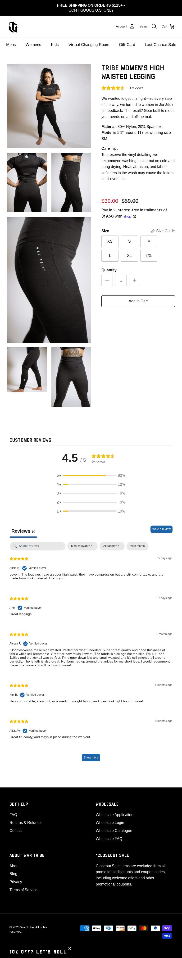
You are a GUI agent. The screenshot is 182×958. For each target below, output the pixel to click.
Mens (11, 44)
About (14, 866)
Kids (55, 44)
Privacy (15, 882)
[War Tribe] (13, 26)
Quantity (109, 270)
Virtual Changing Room (88, 44)
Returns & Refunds (25, 823)
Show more (91, 757)
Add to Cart (138, 301)
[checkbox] (138, 546)
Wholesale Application (114, 815)
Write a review (161, 529)
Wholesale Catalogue (114, 831)
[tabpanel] (91, 654)
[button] (91, 475)
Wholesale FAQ (109, 839)
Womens (33, 44)
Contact (16, 831)
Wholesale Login (110, 823)
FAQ (13, 815)
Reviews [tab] (23, 531)
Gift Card (127, 44)
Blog (13, 874)
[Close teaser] (69, 948)
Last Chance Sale (160, 44)
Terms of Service (23, 890)
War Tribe (27, 927)
